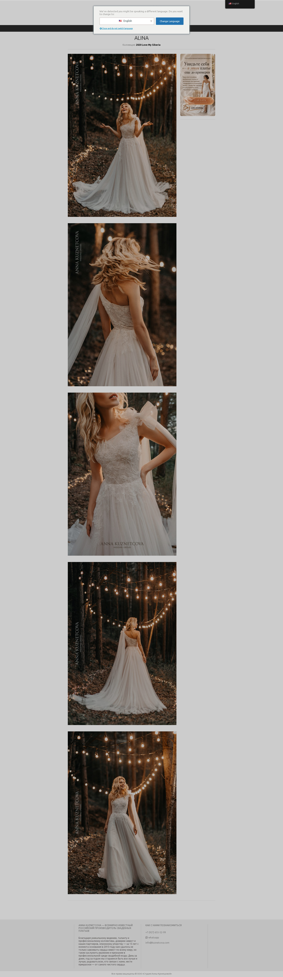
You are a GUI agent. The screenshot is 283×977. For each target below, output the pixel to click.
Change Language (170, 21)
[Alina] (122, 138)
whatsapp (153, 937)
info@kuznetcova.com (157, 942)
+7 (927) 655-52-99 (155, 932)
